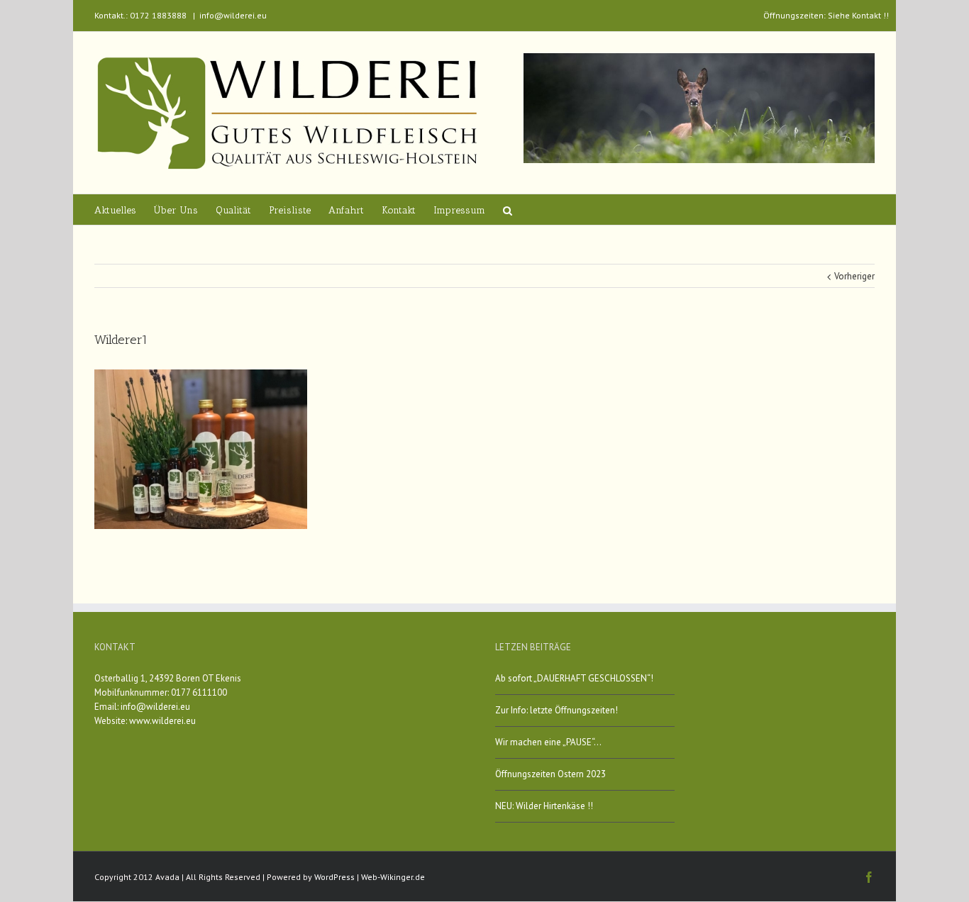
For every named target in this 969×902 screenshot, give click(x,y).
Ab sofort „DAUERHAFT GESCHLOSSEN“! (574, 678)
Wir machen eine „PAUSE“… (548, 742)
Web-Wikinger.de (393, 877)
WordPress (334, 877)
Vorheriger (854, 276)
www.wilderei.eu (162, 721)
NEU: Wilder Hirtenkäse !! (544, 806)
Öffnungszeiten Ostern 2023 (550, 774)
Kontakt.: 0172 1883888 (140, 15)
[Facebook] (869, 877)
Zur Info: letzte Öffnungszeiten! (556, 710)
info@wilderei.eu (233, 15)
